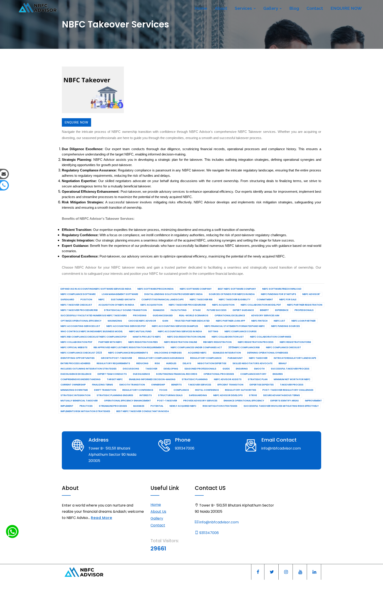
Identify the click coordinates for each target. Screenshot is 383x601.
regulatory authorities (240, 390)
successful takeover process (290, 368)
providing (140, 315)
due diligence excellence (76, 374)
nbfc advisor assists (228, 379)
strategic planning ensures (115, 395)
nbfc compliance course (240, 331)
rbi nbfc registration (217, 342)
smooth (259, 368)
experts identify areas (284, 400)
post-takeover (167, 400)
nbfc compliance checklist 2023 (81, 352)
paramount (235, 358)
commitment (265, 299)
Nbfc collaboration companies (270, 336)
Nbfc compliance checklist (283, 347)
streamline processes (113, 406)
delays (187, 363)
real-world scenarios (193, 315)
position (86, 299)
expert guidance (243, 310)
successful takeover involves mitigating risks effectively (281, 406)
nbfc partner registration (304, 304)
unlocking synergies (168, 352)
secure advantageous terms (281, 395)
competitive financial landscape (162, 299)
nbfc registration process (256, 342)
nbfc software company (196, 289)
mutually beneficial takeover (79, 400)
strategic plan (258, 379)
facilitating (179, 310)
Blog (294, 8)
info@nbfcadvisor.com (218, 522)
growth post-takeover (116, 358)
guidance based (163, 315)
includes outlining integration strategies (89, 368)
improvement (313, 400)
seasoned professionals (200, 368)
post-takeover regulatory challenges (287, 390)
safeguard (67, 299)
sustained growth (123, 299)
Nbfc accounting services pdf (126, 326)
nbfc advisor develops (228, 395)
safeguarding (198, 395)
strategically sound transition (125, 310)
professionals (304, 310)
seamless (158, 310)
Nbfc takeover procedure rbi (187, 304)
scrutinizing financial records (176, 374)
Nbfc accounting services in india (180, 331)
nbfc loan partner (303, 320)
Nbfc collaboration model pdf (261, 304)
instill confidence (207, 390)
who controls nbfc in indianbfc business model (92, 331)
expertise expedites (262, 384)
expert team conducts (112, 374)
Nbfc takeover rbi (201, 299)
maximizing (115, 320)
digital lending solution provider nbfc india (173, 294)
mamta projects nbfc (147, 336)
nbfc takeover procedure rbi (79, 310)
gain (165, 320)
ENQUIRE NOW (346, 8)
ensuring (242, 368)
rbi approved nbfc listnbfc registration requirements (129, 347)
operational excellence (230, 315)
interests (145, 395)
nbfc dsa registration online (186, 336)
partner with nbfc (110, 342)
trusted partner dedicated (192, 320)
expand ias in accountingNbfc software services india (96, 289)
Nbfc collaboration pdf (76, 342)
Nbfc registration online (180, 342)
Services (244, 8)
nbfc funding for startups (278, 294)
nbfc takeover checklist (76, 304)
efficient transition (230, 384)
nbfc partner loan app (230, 320)
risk (157, 363)
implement (67, 406)
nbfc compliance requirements (128, 352)
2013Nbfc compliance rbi (244, 347)
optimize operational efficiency (81, 320)
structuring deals (170, 395)
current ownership (73, 384)
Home (201, 8)
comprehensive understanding (81, 379)
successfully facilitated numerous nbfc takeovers (94, 315)
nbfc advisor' (311, 294)
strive (253, 395)
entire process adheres (75, 363)
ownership (158, 384)
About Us (158, 511)
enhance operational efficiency (244, 400)
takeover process (291, 384)
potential (156, 406)
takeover (151, 368)
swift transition (105, 390)
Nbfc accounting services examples (175, 326)
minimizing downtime (74, 390)
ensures (278, 374)
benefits (176, 384)
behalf (283, 363)
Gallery (271, 8)
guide (226, 368)
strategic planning (195, 379)
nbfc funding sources (285, 326)
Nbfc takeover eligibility (234, 299)
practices (86, 406)
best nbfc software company (237, 289)
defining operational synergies (267, 352)
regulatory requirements (113, 363)
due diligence (141, 374)
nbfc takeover (258, 358)
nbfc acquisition (223, 304)
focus (163, 390)
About (221, 8)
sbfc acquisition (151, 304)
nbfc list (279, 320)
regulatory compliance (205, 358)
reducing (142, 363)
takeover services (199, 384)
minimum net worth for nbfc (292, 379)
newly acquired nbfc (183, 406)
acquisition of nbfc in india (116, 304)
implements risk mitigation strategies (85, 411)
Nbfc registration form (295, 342)
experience (281, 310)
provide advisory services (200, 400)
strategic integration (75, 395)
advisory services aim (265, 315)
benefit (264, 310)
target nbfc (115, 379)
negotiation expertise (211, 363)
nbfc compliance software (78, 294)
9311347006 (208, 532)
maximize (138, 406)
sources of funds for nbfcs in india (232, 294)
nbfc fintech (259, 320)
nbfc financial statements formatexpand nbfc (234, 326)
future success (217, 310)
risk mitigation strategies (220, 406)
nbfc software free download (281, 289)
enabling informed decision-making (152, 379)
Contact (315, 8)
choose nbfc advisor (142, 320)
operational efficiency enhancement (127, 400)
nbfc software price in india (155, 289)
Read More (101, 517)
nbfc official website (74, 347)
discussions (131, 368)
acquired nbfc (197, 352)
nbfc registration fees (143, 342)
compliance (181, 390)
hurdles (171, 363)
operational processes (218, 374)
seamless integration (227, 352)
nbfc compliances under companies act (196, 347)
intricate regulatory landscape (295, 358)
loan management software (120, 294)
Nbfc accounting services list (80, 326)
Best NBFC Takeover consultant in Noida (142, 411)
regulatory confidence (137, 390)
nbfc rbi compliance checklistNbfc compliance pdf (94, 336)
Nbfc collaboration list (228, 336)
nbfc (101, 299)
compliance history (253, 374)
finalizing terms (102, 384)
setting (213, 331)
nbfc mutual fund (140, 331)
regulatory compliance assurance (161, 358)
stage (197, 310)
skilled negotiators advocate (252, 363)
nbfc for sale (287, 299)
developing (171, 368)
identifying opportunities (78, 358)
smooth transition (132, 384)
